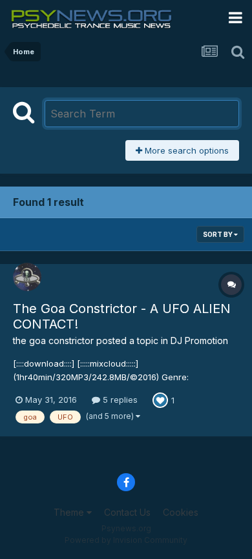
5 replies (119, 399)
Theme (70, 512)
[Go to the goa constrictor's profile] (27, 277)
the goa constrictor (53, 340)
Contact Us (127, 512)
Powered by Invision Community (126, 540)
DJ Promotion (199, 340)
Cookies (180, 512)
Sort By (218, 234)
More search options (185, 150)
